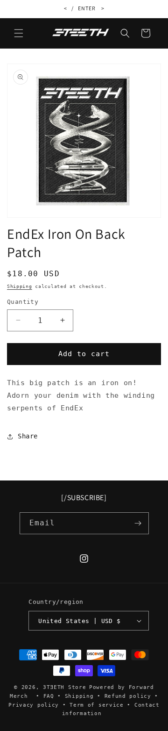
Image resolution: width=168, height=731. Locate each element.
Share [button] (28, 436)
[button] (18, 33)
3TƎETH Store (64, 687)
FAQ (48, 696)
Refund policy (128, 696)
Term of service (97, 705)
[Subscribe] (138, 523)
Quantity (22, 301)
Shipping (19, 286)
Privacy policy (33, 705)
